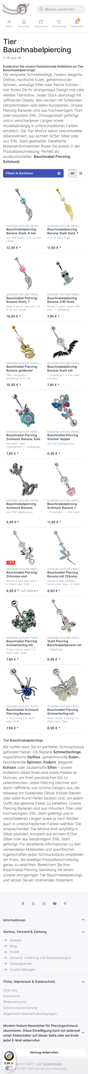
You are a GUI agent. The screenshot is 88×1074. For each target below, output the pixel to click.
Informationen (14, 920)
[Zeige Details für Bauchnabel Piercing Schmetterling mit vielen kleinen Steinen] (64, 685)
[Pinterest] (65, 903)
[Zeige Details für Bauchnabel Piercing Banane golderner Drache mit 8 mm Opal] (23, 342)
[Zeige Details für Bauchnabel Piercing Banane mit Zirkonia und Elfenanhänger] (64, 548)
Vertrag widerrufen (44, 1052)
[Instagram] (44, 903)
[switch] (9, 1068)
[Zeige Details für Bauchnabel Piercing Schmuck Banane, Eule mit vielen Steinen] (23, 410)
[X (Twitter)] (33, 903)
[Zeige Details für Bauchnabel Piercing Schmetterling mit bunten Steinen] (23, 616)
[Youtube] (54, 903)
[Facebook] (22, 903)
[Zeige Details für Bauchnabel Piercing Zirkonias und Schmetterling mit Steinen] (23, 548)
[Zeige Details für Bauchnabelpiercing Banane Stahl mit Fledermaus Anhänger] (64, 342)
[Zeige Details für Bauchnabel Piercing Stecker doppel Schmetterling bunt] (64, 410)
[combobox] (60, 9)
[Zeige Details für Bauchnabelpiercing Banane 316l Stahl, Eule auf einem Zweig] (64, 273)
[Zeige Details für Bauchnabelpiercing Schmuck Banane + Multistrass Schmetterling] (64, 479)
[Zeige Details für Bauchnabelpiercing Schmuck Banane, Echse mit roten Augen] (23, 479)
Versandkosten (52, 1063)
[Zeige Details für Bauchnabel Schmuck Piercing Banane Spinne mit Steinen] (23, 685)
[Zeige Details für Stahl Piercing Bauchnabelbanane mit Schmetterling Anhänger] (64, 616)
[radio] (72, 173)
